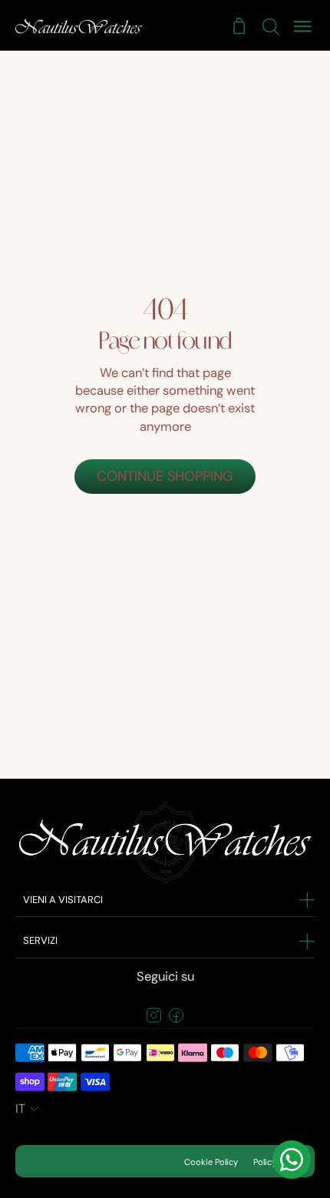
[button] (28, 1108)
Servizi (40, 940)
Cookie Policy (211, 1162)
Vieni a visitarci (63, 899)
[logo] (78, 26)
